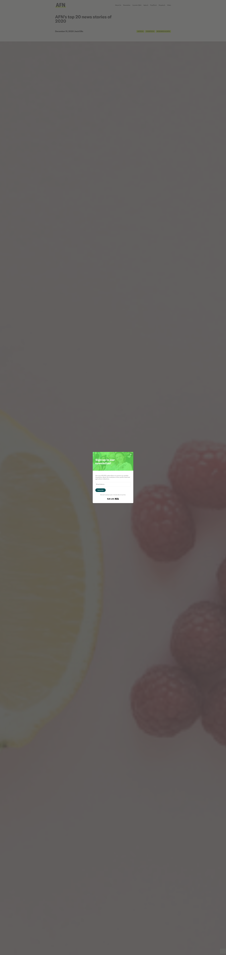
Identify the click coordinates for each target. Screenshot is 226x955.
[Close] (131, 454)
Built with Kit (113, 498)
